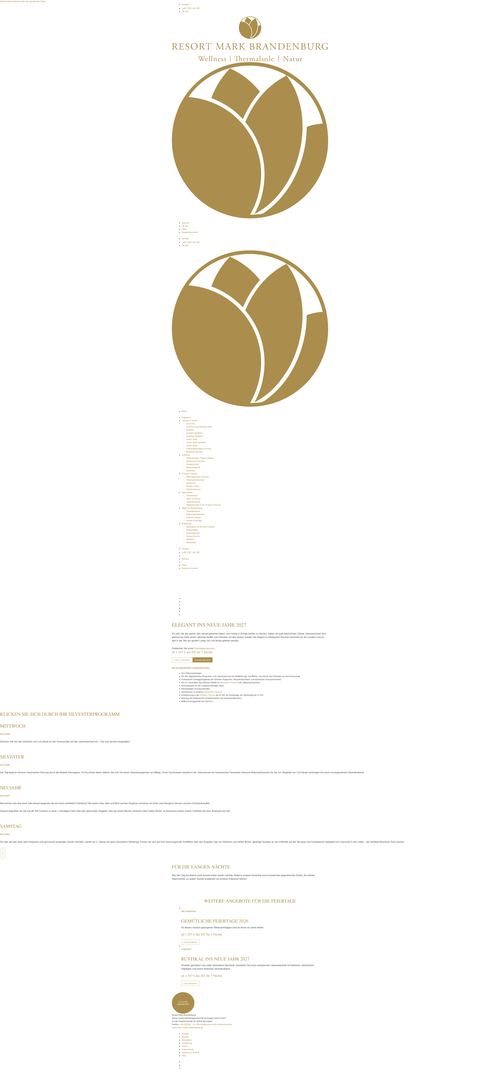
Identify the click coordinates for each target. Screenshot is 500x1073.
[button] (23, 1)
